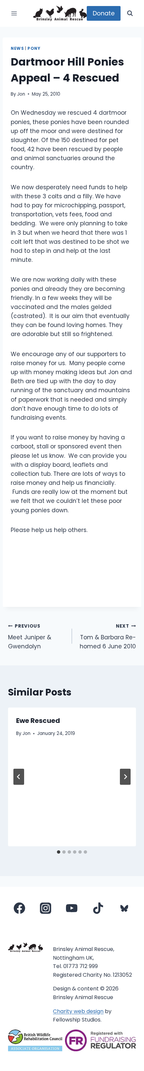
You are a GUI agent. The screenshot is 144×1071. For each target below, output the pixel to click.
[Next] (125, 777)
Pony (33, 48)
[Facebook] (19, 908)
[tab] (58, 852)
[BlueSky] (124, 908)
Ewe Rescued (38, 720)
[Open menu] (14, 13)
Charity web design (78, 1011)
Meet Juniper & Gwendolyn (29, 637)
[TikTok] (98, 908)
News (17, 48)
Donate (104, 13)
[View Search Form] (130, 13)
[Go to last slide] (18, 777)
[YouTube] (71, 908)
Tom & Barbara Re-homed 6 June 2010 (108, 637)
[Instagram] (45, 908)
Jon (21, 94)
